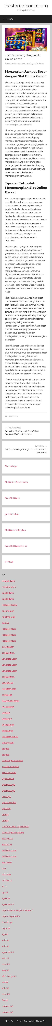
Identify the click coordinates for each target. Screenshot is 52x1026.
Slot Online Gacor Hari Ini (16, 482)
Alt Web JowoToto (10, 766)
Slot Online (13, 416)
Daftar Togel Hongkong (13, 832)
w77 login (6, 796)
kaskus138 (7, 719)
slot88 (5, 982)
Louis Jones (39, 63)
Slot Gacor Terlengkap (15, 530)
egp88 (5, 934)
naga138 (6, 928)
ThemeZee (41, 1021)
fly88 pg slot (8, 743)
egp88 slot (7, 695)
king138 (5, 970)
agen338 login (8, 784)
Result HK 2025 (9, 689)
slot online (6, 862)
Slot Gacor (7, 880)
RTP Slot (9, 562)
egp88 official (8, 653)
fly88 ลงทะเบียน (9, 802)
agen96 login (8, 611)
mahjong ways (9, 587)
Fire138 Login (11, 466)
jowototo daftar (9, 850)
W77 (4, 886)
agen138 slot (8, 904)
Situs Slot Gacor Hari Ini (16, 546)
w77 (4, 868)
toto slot (6, 964)
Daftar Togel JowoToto (12, 760)
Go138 (5, 1000)
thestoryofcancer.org (26, 5)
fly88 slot (6, 808)
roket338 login (8, 617)
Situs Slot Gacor (12, 498)
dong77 (5, 814)
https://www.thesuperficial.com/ (17, 910)
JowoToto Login (9, 659)
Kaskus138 (7, 844)
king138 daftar (8, 581)
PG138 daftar (8, 707)
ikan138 (5, 623)
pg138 (5, 892)
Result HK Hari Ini (10, 737)
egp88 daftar (8, 593)
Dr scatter (6, 874)
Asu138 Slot (7, 838)
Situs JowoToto (9, 772)
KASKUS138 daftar (10, 701)
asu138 (5, 958)
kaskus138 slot (9, 629)
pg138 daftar (8, 647)
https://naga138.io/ (11, 916)
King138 (5, 749)
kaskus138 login (9, 605)
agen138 (6, 898)
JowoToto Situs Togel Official (15, 826)
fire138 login (7, 731)
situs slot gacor (9, 976)
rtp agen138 (7, 1006)
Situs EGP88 (7, 683)
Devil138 (6, 713)
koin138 (5, 940)
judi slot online (11, 514)
